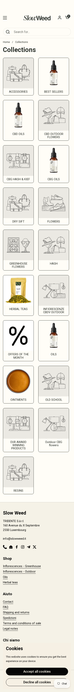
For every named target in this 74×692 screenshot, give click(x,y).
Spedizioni (9, 618)
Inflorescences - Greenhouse (22, 566)
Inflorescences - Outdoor (19, 571)
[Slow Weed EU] (37, 18)
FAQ (5, 607)
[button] (67, 18)
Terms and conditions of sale (22, 623)
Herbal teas (10, 582)
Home (6, 42)
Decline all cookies (37, 682)
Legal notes (10, 628)
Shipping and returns (16, 612)
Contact (8, 601)
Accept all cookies (37, 671)
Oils (5, 577)
